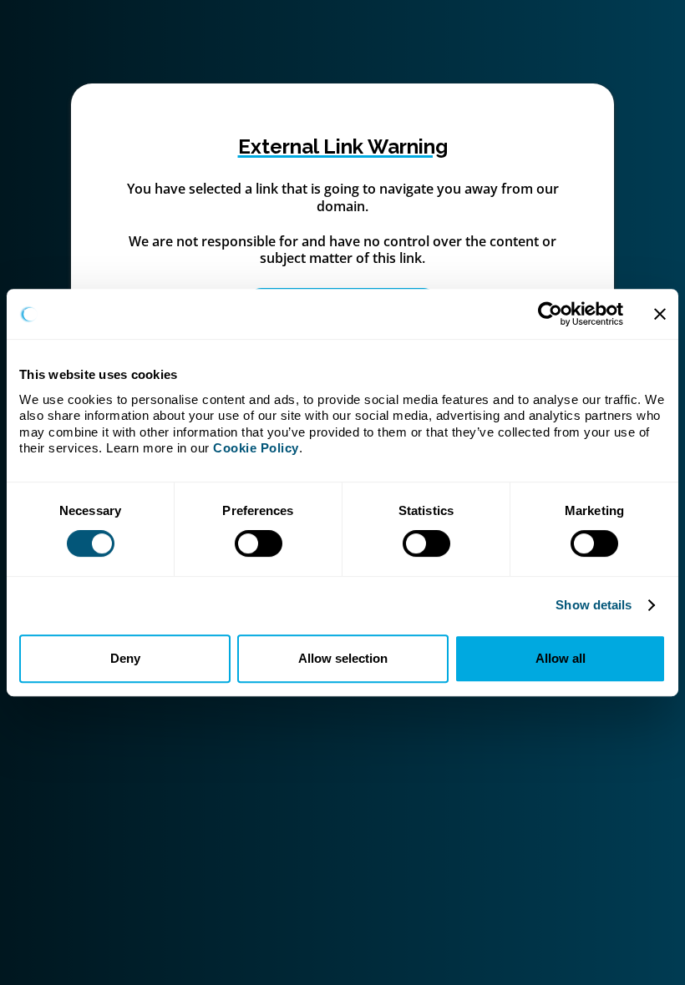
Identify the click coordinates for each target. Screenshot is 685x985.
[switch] (258, 543)
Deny (125, 658)
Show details (594, 605)
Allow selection (343, 658)
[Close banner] (660, 314)
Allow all (560, 658)
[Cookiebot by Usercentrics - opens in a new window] (550, 313)
